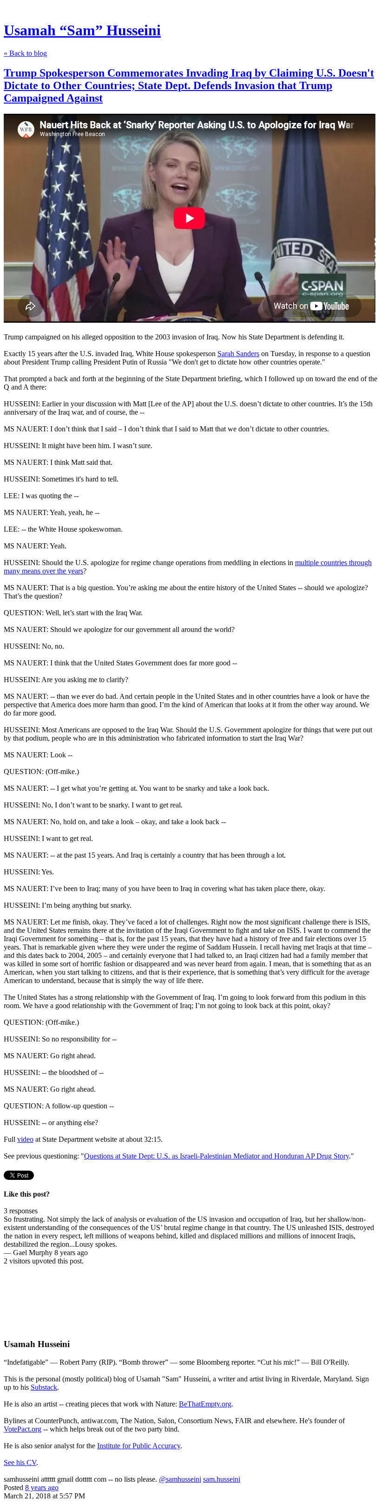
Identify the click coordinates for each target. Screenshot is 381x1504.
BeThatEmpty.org (205, 1404)
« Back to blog (25, 53)
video (25, 1139)
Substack (44, 1387)
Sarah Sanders (238, 354)
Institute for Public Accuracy (138, 1446)
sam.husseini (221, 1479)
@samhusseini (180, 1479)
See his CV (20, 1462)
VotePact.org (22, 1429)
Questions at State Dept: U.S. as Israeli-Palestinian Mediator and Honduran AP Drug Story (216, 1156)
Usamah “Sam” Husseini (82, 30)
